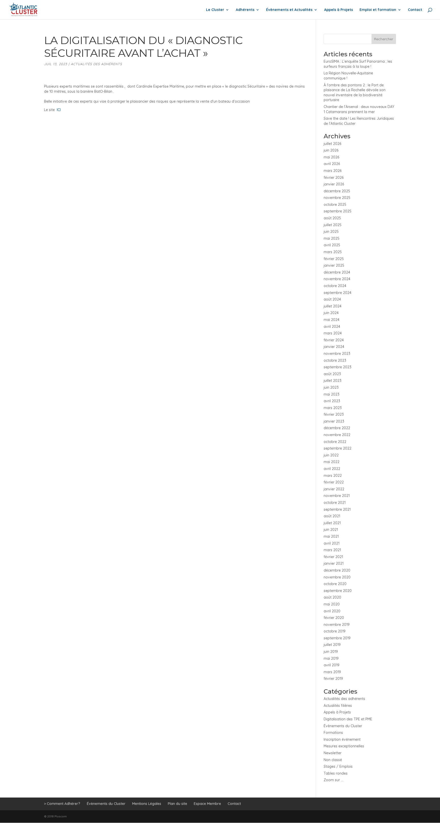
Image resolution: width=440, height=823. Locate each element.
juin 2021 (331, 529)
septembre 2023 (337, 367)
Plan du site (177, 803)
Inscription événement (342, 739)
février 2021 (333, 557)
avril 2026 (332, 163)
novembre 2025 (337, 197)
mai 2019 (331, 658)
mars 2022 (333, 475)
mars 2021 (332, 550)
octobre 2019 (335, 631)
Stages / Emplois (338, 766)
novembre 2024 (337, 279)
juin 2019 (331, 651)
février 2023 (334, 414)
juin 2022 (331, 455)
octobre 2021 (335, 502)
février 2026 (333, 177)
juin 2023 (331, 387)
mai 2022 (331, 462)
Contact (415, 10)
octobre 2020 (335, 584)
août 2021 (332, 516)
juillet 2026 (332, 143)
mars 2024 (333, 333)
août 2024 (332, 299)
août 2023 (332, 374)
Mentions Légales (146, 803)
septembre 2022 (337, 448)
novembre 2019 (337, 624)
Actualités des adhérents (96, 64)
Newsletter (332, 753)
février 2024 (334, 340)
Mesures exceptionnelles (344, 746)
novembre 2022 (337, 435)
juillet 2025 (332, 225)
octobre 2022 (335, 441)
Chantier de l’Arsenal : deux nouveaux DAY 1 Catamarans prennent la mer (359, 109)
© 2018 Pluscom (55, 816)
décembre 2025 (337, 191)
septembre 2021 (337, 509)
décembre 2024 (337, 272)
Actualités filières (338, 705)
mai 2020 (332, 604)
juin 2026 (331, 150)
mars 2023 (333, 408)
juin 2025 (331, 231)
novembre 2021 (337, 495)
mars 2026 (332, 170)
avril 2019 (331, 665)
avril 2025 (332, 245)
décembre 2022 (337, 428)
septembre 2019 (337, 638)
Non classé (333, 760)
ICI (59, 109)
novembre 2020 (337, 577)
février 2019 (333, 678)
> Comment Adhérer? (62, 803)
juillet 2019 (332, 644)
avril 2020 (332, 611)
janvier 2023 (334, 421)
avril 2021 (331, 543)
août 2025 (332, 218)
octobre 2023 (335, 360)
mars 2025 (333, 252)
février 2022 (334, 482)
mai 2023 (331, 394)
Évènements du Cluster (343, 726)
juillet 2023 (332, 380)
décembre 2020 (337, 570)
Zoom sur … (333, 780)
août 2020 (332, 597)
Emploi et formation (378, 10)
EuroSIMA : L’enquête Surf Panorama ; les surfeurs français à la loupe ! (358, 64)
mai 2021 (331, 536)
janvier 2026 (334, 184)
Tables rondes (336, 773)
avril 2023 (332, 401)
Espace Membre (207, 803)
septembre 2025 (337, 211)
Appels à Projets (338, 10)
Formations (333, 732)
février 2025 (334, 259)
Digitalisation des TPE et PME (348, 719)
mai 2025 (331, 238)
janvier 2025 (334, 265)
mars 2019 (332, 672)
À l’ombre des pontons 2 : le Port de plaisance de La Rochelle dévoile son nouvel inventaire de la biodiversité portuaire (355, 92)
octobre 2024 (335, 286)
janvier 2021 (333, 563)
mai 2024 (331, 319)
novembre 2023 (337, 353)
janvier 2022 (334, 489)
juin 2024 (331, 313)
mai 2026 (331, 157)
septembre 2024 (337, 292)
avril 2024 (332, 326)
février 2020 (334, 617)
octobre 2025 (335, 204)
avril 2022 (332, 468)
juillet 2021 (332, 523)
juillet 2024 (332, 306)
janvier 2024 (334, 346)
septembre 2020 (338, 590)
